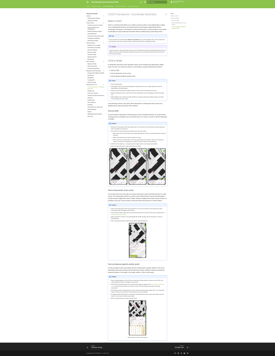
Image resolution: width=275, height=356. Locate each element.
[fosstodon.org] (181, 353)
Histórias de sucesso (133, 6)
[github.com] (175, 353)
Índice (172, 13)
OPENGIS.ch (98, 353)
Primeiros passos (96, 6)
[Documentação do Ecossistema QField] (87, 2)
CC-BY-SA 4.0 (105, 353)
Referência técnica (121, 6)
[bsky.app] (184, 353)
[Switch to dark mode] (141, 2)
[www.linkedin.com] (178, 353)
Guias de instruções (108, 6)
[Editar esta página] (166, 14)
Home (88, 6)
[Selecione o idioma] (145, 2)
